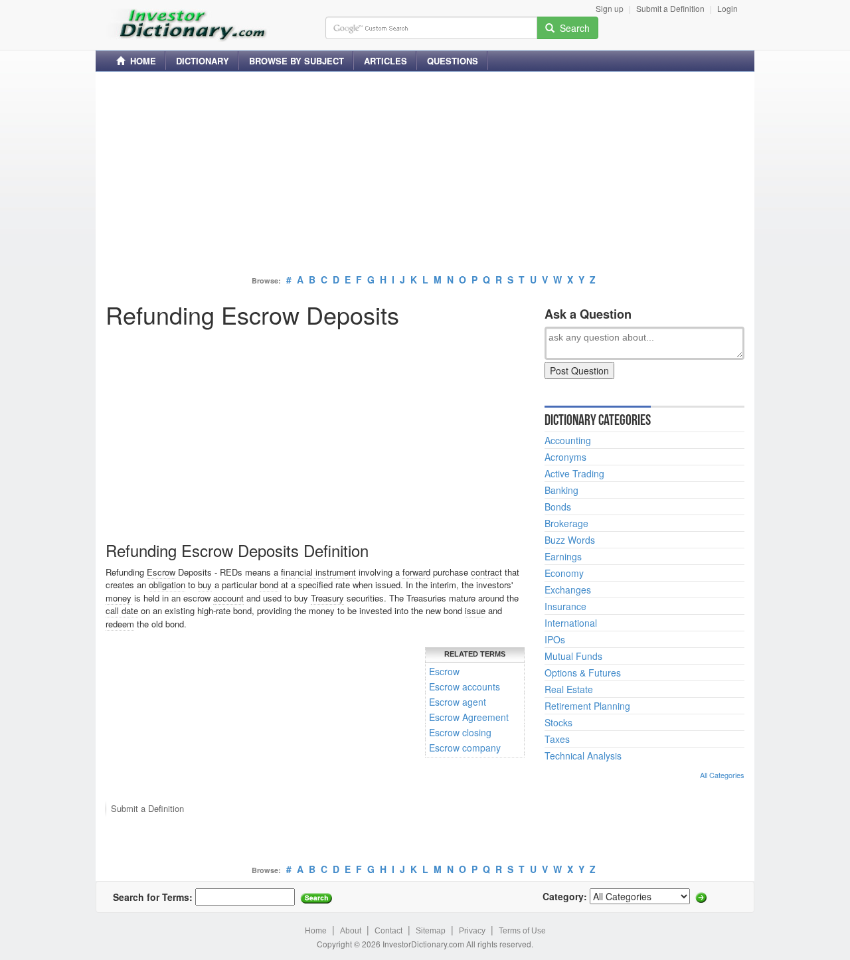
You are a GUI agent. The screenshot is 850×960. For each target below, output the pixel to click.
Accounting (568, 440)
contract (486, 572)
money (118, 598)
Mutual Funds (573, 656)
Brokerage (566, 523)
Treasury (327, 598)
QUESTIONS (452, 60)
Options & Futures (583, 672)
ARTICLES (385, 60)
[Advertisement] (425, 175)
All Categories (722, 774)
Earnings (563, 556)
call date (122, 610)
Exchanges (568, 589)
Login (727, 8)
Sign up (610, 8)
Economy (564, 573)
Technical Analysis (583, 755)
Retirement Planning (587, 705)
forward (416, 572)
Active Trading (574, 473)
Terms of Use (522, 930)
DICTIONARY (202, 60)
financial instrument (318, 572)
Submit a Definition (670, 8)
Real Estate (569, 689)
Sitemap (431, 930)
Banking (561, 490)
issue (475, 610)
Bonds (558, 506)
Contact (388, 930)
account (228, 598)
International (571, 622)
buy (205, 584)
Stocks (558, 722)
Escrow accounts (464, 686)
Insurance (565, 606)
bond (269, 584)
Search (572, 28)
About (350, 930)
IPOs (555, 639)
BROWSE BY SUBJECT (296, 60)
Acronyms (565, 456)
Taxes (557, 739)
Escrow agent (457, 701)
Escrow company (465, 747)
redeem (120, 623)
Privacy (472, 930)
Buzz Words (570, 539)
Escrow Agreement (469, 717)
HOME (140, 60)
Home (316, 930)
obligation (167, 584)
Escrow (161, 572)
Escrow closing (460, 732)
